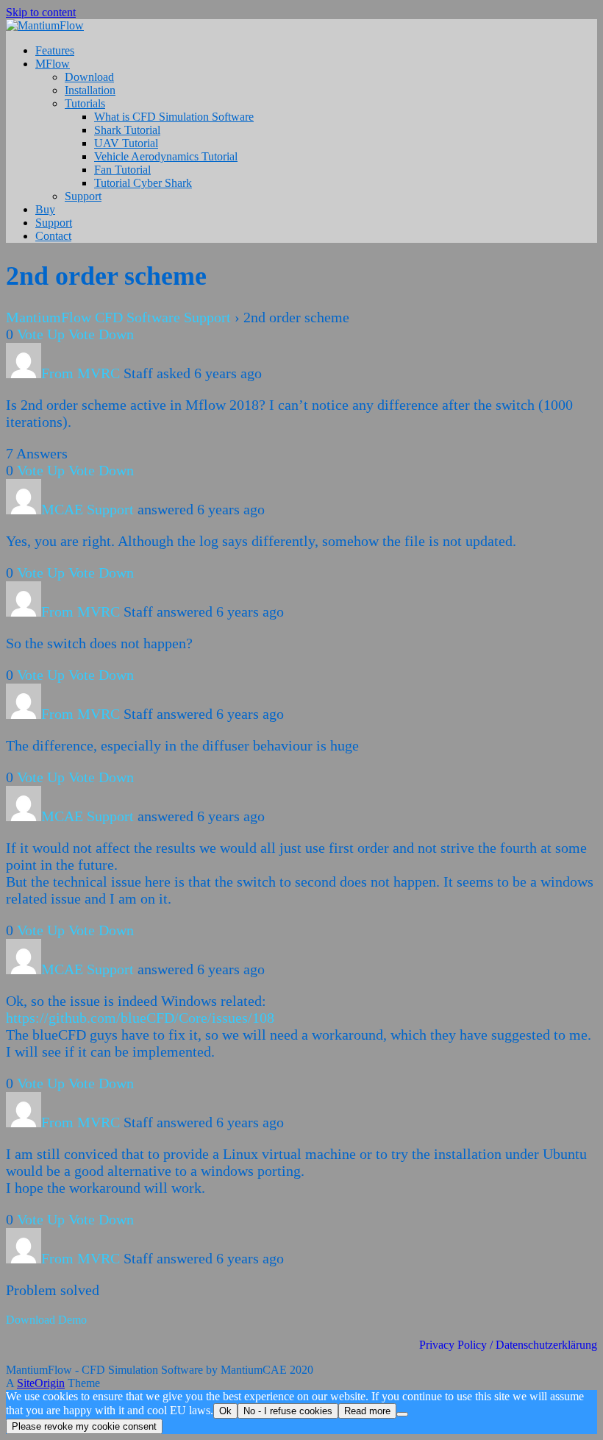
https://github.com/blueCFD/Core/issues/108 (140, 1018)
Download (89, 77)
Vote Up (41, 334)
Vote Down (101, 334)
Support (83, 196)
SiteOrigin (41, 1383)
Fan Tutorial (122, 169)
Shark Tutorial (127, 130)
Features (54, 50)
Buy (45, 209)
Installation (90, 90)
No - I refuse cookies (287, 1410)
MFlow (52, 63)
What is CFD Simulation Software (174, 116)
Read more (367, 1410)
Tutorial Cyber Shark (143, 183)
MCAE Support (87, 509)
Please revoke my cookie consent (84, 1426)
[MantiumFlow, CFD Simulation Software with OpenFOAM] (45, 25)
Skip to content (41, 12)
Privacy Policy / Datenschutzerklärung (508, 1344)
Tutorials (85, 103)
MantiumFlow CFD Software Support (118, 317)
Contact (53, 236)
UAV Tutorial (126, 143)
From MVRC (80, 373)
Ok (225, 1410)
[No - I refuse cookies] (402, 1414)
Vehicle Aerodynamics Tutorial (166, 156)
